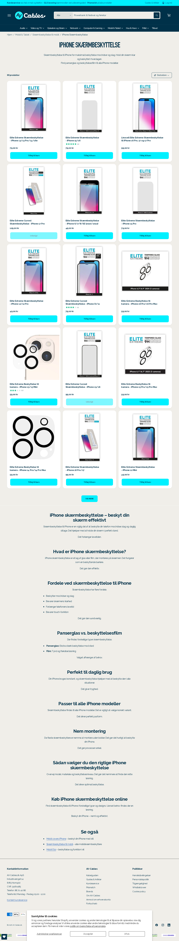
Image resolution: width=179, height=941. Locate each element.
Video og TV (36, 28)
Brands (89, 891)
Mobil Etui (51, 849)
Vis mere (89, 499)
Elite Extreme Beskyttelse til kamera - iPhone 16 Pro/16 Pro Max (139, 302)
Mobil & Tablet (114, 28)
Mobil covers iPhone (56, 838)
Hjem (9, 34)
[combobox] (116, 15)
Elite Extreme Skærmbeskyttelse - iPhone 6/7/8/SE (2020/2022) (82, 222)
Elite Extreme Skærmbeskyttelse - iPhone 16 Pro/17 (82, 468)
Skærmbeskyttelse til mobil (45, 34)
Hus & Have (131, 28)
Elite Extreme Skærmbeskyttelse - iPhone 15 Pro (138, 222)
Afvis (126, 934)
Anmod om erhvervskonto (98, 899)
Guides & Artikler (152, 3)
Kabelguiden (92, 875)
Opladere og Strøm (56, 28)
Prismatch (90, 887)
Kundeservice (92, 883)
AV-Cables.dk (17, 925)
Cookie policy (138, 891)
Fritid (144, 28)
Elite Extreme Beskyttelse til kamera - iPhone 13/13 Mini (24, 385)
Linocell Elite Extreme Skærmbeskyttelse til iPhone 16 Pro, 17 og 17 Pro (142, 139)
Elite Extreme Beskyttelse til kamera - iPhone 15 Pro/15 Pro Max (139, 385)
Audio (22, 28)
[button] (9, 15)
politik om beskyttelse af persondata (87, 926)
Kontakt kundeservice (17, 900)
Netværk (74, 28)
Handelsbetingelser (141, 875)
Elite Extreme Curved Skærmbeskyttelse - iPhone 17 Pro (27, 222)
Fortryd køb (91, 903)
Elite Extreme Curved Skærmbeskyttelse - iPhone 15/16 (83, 385)
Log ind (168, 3)
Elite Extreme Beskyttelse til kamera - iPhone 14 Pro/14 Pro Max (28, 468)
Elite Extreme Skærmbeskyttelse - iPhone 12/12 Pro (26, 302)
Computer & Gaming (93, 28)
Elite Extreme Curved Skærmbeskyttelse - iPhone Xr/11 (83, 302)
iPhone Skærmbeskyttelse (75, 34)
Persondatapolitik (140, 879)
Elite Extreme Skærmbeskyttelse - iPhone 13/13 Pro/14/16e (26, 139)
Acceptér (88, 934)
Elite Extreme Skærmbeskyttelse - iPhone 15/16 (82, 139)
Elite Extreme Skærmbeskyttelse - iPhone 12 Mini (138, 468)
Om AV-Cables (93, 895)
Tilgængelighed (139, 883)
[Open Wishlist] (4, 937)
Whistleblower (139, 887)
